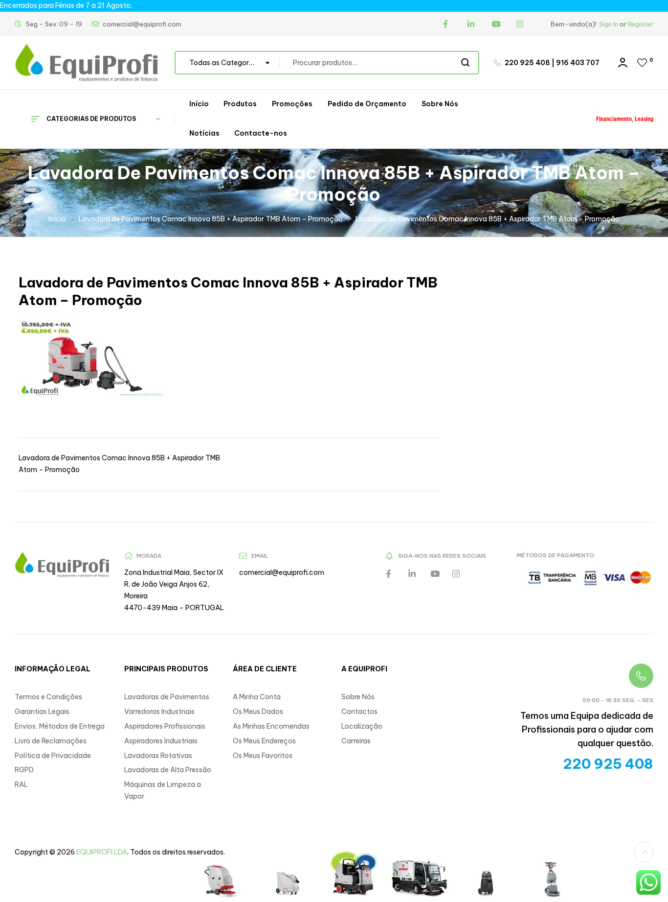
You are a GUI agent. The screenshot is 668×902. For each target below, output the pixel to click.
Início (57, 218)
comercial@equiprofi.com (281, 572)
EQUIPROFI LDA (101, 852)
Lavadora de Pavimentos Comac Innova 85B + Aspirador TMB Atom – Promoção (211, 218)
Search (465, 62)
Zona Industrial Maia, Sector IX (173, 572)
